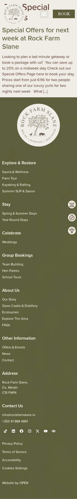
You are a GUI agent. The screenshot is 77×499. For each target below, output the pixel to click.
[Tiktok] (5, 431)
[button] (44, 14)
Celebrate (11, 233)
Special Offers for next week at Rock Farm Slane (35, 38)
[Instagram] (29, 431)
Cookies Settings (14, 468)
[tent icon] (72, 204)
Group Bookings (17, 255)
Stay (6, 204)
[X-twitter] (37, 431)
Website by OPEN (15, 482)
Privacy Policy (12, 443)
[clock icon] (72, 217)
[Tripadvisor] (53, 431)
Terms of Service (14, 451)
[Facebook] (21, 431)
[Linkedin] (13, 431)
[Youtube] (45, 431)
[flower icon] (72, 230)
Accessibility (11, 460)
